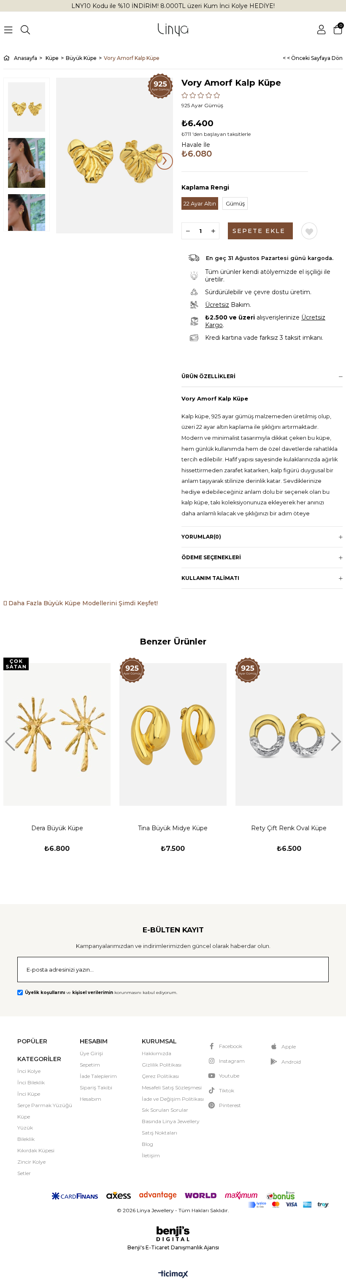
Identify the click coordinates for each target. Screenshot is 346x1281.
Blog (147, 1144)
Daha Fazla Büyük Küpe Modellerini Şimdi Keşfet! (82, 603)
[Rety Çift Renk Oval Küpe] (289, 734)
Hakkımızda (156, 1053)
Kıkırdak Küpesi (35, 1150)
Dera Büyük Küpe (57, 828)
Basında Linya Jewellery (171, 1121)
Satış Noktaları (159, 1132)
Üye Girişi (91, 1053)
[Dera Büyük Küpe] (57, 734)
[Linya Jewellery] (173, 29)
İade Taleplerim (98, 1076)
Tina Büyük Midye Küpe (173, 828)
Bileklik (26, 1139)
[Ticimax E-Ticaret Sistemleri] (173, 1274)
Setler (24, 1173)
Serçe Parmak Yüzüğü (44, 1105)
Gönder (311, 970)
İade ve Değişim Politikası (173, 1099)
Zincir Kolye (31, 1162)
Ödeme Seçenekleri (211, 557)
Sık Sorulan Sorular (165, 1110)
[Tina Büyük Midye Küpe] (173, 734)
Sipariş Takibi (96, 1087)
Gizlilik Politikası (161, 1065)
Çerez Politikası (160, 1076)
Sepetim (90, 1065)
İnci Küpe (28, 1094)
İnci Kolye (29, 1071)
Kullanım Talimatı (210, 578)
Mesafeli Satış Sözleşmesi (172, 1087)
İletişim (151, 1155)
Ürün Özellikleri (208, 376)
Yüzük (25, 1127)
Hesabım (90, 1099)
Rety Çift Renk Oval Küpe (289, 828)
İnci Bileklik (31, 1082)
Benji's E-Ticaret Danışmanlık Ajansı (173, 1247)
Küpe (23, 1116)
